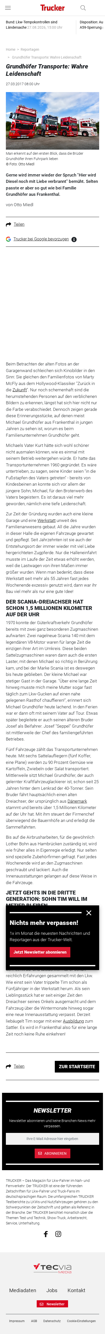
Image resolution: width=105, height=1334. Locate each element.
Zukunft (19, 389)
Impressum (17, 1321)
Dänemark (77, 801)
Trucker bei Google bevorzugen (41, 239)
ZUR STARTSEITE (77, 1066)
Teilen (19, 224)
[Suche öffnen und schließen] (82, 8)
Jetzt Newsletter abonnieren (40, 952)
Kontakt (76, 1290)
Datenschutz (52, 1321)
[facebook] (46, 1234)
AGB (34, 1321)
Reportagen (30, 49)
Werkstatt (46, 520)
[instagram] (58, 1234)
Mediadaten (22, 1290)
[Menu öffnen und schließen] (9, 7)
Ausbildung (73, 1021)
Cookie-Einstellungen (81, 1321)
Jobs (51, 1290)
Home (10, 49)
